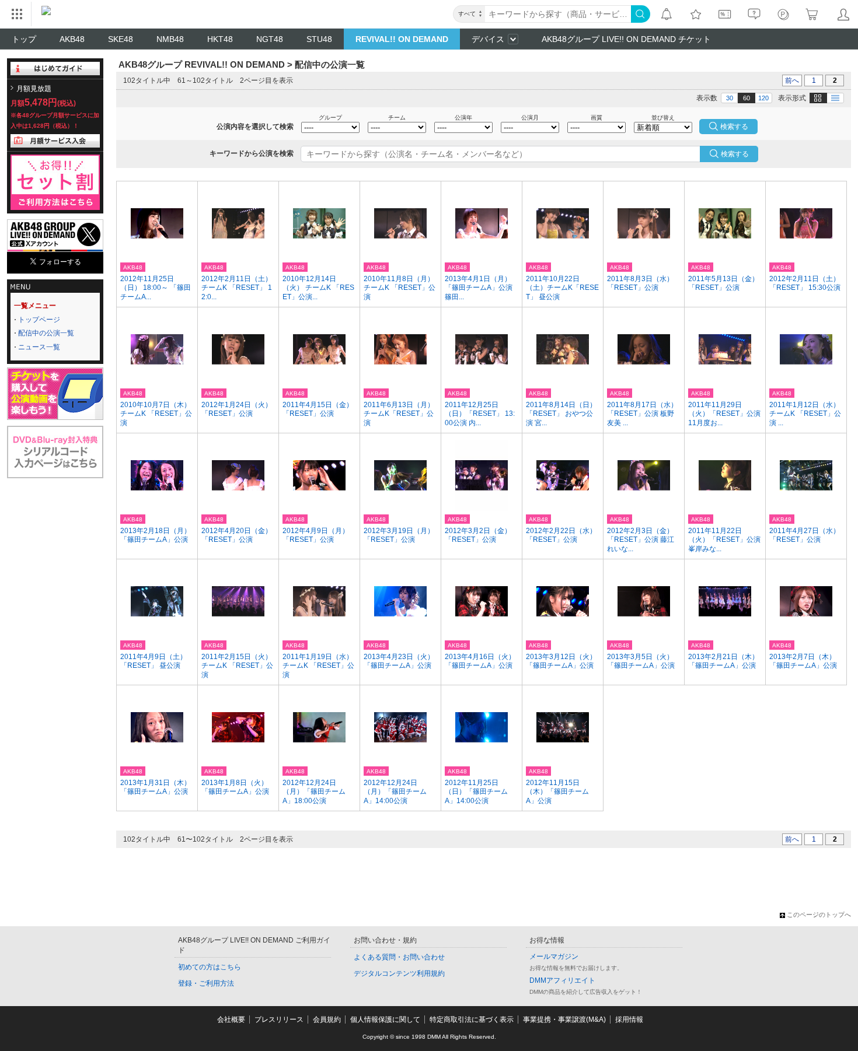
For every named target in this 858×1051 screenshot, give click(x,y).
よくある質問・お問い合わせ (399, 957)
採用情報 (629, 1019)
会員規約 (327, 1019)
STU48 (319, 39)
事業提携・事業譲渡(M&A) (564, 1019)
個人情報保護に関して (385, 1019)
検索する (735, 154)
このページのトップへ (819, 914)
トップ (24, 39)
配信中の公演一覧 (46, 333)
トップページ (39, 320)
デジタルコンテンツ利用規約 (399, 973)
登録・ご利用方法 (206, 983)
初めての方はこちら (209, 967)
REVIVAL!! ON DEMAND (401, 39)
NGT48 (269, 39)
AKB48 (72, 39)
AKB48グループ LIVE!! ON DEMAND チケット (626, 39)
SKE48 (120, 39)
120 (763, 97)
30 (729, 97)
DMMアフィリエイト (562, 980)
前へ (792, 80)
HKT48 (220, 39)
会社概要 (231, 1019)
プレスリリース (279, 1019)
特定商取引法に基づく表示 (472, 1019)
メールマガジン (553, 956)
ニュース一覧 (39, 347)
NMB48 (170, 39)
